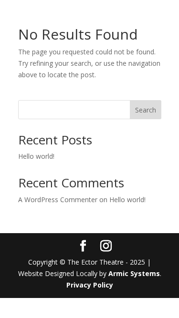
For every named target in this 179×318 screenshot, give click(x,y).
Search (145, 109)
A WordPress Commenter (57, 199)
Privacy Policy (89, 284)
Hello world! (36, 156)
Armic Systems (134, 273)
